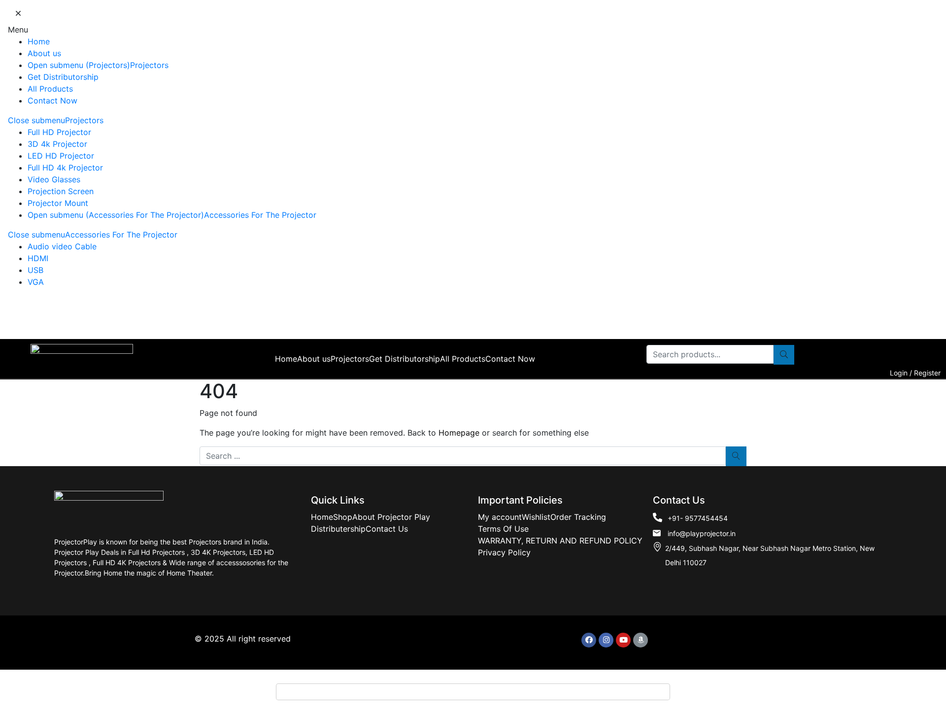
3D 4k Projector (57, 144)
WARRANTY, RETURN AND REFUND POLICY (560, 540)
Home (39, 41)
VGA (36, 282)
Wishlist (536, 517)
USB (35, 270)
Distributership (338, 529)
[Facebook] (588, 640)
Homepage (459, 433)
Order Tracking (578, 517)
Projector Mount (58, 203)
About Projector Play (391, 517)
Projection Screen (61, 191)
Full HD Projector (59, 132)
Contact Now (52, 100)
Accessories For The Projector (260, 215)
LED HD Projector (61, 156)
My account (500, 517)
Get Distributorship (63, 77)
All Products (50, 89)
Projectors (149, 65)
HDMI (38, 258)
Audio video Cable (62, 246)
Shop (342, 517)
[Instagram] (606, 640)
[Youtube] (623, 640)
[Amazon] (640, 640)
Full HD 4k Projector (65, 167)
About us (44, 53)
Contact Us (387, 529)
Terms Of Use (503, 529)
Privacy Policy (504, 552)
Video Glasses (54, 179)
